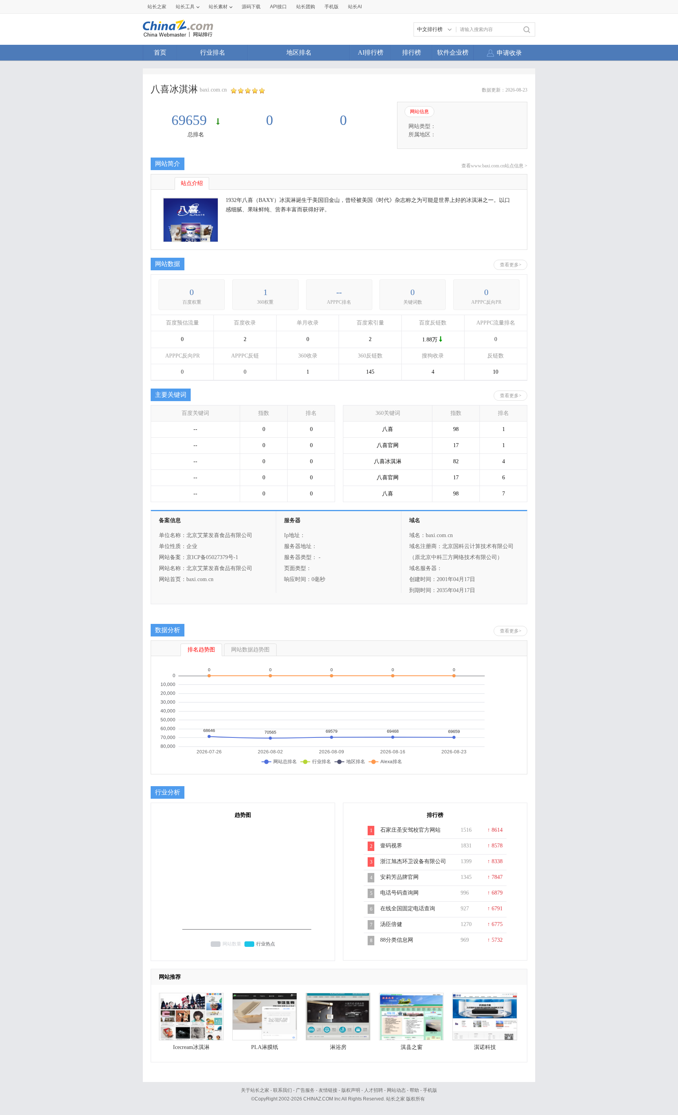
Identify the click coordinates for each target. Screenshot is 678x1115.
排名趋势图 (201, 650)
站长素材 (218, 6)
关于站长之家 (255, 1090)
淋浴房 (338, 1047)
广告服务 (305, 1090)
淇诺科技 (485, 1047)
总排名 (196, 135)
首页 (160, 52)
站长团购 (305, 6)
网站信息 (419, 111)
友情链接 (328, 1090)
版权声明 (350, 1090)
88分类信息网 (396, 940)
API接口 (278, 6)
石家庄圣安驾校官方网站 (410, 830)
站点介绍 (192, 183)
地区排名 (299, 52)
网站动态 (396, 1090)
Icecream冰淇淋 (191, 1047)
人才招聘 (373, 1090)
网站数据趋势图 (250, 650)
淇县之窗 (412, 1047)
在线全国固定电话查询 (407, 908)
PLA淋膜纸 (264, 1047)
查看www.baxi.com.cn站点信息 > (494, 166)
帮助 (414, 1090)
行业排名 (212, 52)
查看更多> (510, 265)
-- (339, 292)
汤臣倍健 (391, 924)
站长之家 (157, 6)
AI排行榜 (370, 52)
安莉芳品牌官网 (399, 877)
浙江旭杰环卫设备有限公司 (413, 861)
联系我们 (282, 1090)
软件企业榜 (452, 52)
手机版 (430, 1090)
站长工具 (185, 6)
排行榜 (411, 52)
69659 (190, 120)
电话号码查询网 (399, 893)
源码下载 (251, 6)
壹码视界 (391, 846)
